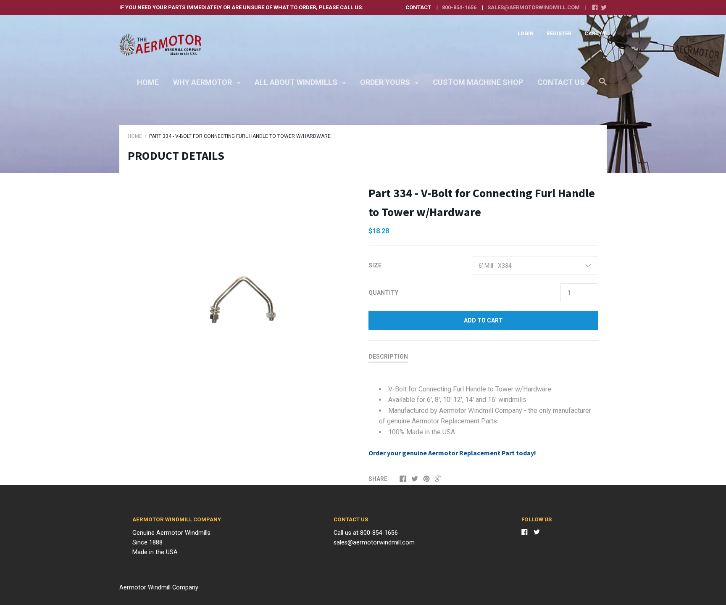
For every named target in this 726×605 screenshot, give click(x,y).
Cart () (595, 34)
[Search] (603, 85)
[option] (243, 270)
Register (559, 34)
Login (526, 34)
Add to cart (483, 320)
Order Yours (386, 82)
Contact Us (561, 82)
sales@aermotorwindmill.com (533, 7)
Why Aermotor (203, 82)
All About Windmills (297, 82)
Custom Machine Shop (478, 82)
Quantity (383, 292)
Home (148, 82)
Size (374, 265)
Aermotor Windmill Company (158, 587)
